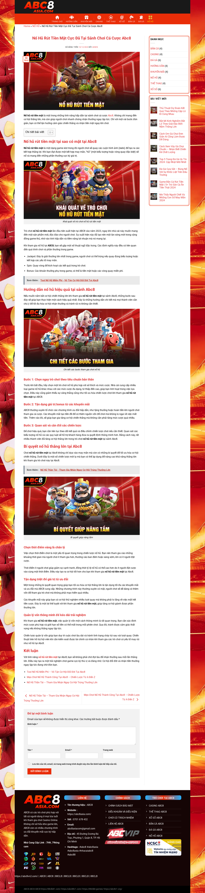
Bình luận (32, 724)
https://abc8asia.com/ (79, 814)
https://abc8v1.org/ (113, 889)
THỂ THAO (111, 21)
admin (95, 47)
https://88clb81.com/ (51, 889)
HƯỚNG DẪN (71, 21)
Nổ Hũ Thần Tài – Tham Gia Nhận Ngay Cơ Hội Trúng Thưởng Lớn (62, 682)
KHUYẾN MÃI (86, 21)
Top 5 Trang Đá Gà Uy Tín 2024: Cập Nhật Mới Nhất (173, 161)
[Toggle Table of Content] (49, 132)
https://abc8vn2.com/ (26, 876)
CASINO (99, 21)
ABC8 (27, 812)
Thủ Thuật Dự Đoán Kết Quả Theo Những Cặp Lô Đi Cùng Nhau (172, 111)
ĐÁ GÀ (141, 21)
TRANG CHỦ (57, 21)
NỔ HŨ (150, 21)
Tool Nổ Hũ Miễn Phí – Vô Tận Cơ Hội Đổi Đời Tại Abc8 (56, 671)
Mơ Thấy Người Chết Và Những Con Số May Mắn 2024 (172, 197)
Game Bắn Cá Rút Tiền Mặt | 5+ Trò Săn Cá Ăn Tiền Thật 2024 (171, 184)
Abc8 (110, 115)
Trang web (108, 750)
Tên (29, 750)
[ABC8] (39, 6)
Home (27, 26)
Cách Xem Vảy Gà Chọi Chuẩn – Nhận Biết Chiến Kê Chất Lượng (172, 149)
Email (68, 750)
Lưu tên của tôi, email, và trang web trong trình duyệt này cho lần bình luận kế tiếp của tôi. (74, 764)
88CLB (58, 876)
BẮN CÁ (131, 21)
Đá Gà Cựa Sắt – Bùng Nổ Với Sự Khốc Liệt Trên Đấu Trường (173, 172)
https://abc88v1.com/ (71, 889)
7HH (48, 842)
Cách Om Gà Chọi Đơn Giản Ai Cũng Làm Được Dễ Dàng (172, 136)
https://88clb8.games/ (92, 889)
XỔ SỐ (122, 21)
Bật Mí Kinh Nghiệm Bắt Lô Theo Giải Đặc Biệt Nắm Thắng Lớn (172, 123)
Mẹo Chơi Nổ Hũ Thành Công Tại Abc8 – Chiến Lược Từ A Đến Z (61, 677)
